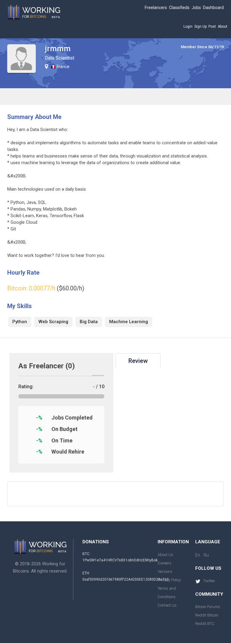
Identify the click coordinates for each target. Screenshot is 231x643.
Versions (165, 571)
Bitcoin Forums (207, 606)
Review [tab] (138, 360)
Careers (164, 563)
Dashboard (213, 7)
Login (187, 26)
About (222, 26)
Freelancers (156, 7)
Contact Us (167, 605)
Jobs (196, 7)
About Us (165, 554)
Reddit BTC (204, 623)
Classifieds (179, 7)
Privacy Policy (169, 580)
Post (212, 26)
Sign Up (200, 26)
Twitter (209, 581)
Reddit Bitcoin (206, 615)
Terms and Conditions (167, 592)
